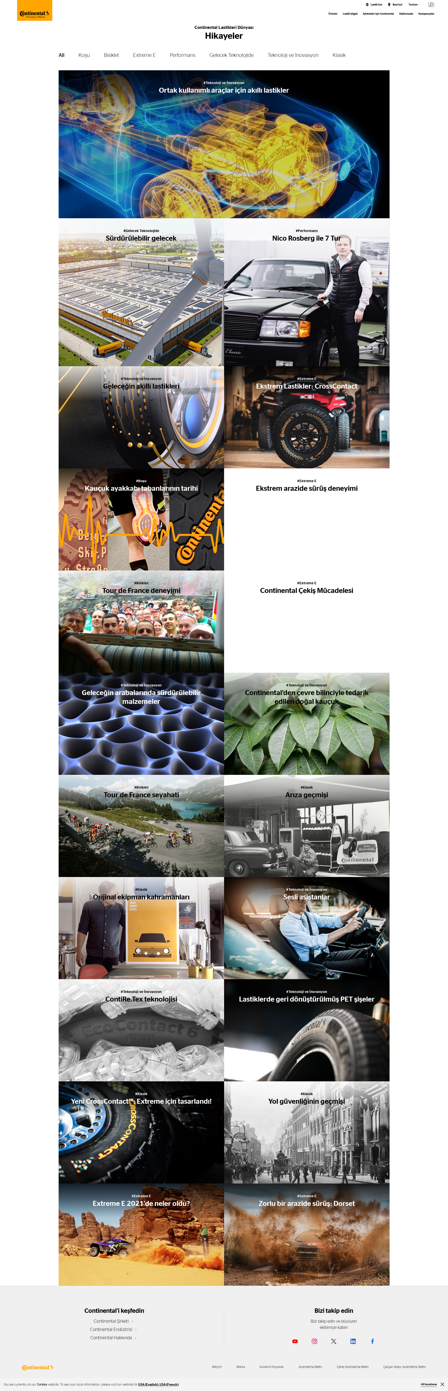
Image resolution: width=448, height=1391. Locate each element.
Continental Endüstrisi (111, 1329)
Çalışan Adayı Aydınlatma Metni (404, 1367)
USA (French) (168, 1384)
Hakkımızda (406, 14)
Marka (240, 1367)
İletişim (217, 1367)
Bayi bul (397, 4)
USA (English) (148, 1384)
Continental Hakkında (111, 1338)
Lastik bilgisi (350, 14)
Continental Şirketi (111, 1321)
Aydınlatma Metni (310, 1367)
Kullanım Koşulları (272, 1367)
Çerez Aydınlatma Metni (353, 1367)
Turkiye (413, 4)
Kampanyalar (426, 14)
